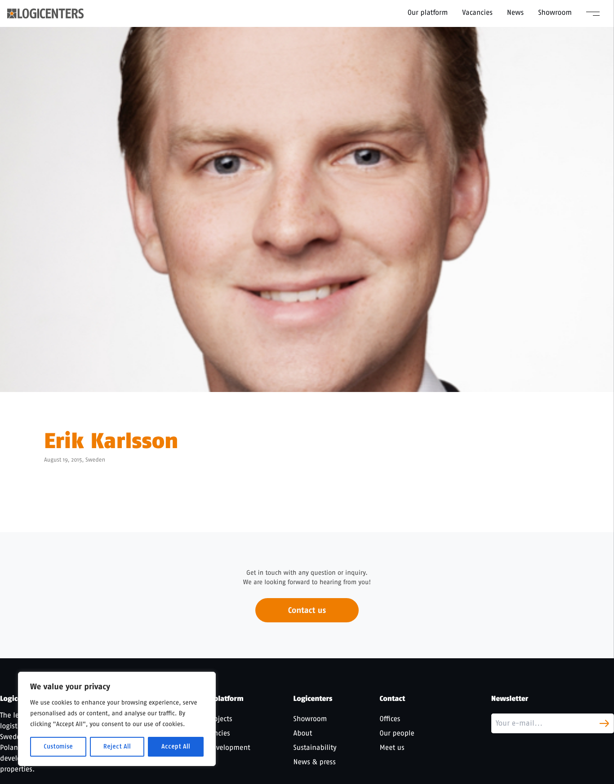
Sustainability (315, 747)
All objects (216, 718)
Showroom (555, 12)
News (515, 12)
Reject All (117, 746)
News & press (315, 762)
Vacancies (477, 12)
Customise (58, 746)
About (303, 733)
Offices (390, 718)
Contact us (307, 610)
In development (225, 747)
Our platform (428, 12)
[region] (117, 719)
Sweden (95, 460)
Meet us (392, 747)
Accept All (175, 746)
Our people (397, 733)
